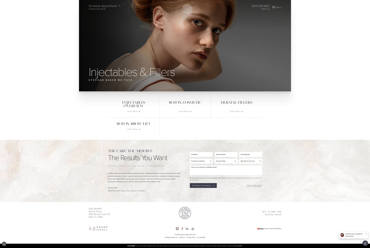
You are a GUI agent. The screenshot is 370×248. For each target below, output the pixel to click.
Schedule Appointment (103, 5)
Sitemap (182, 237)
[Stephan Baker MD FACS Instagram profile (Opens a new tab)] (177, 228)
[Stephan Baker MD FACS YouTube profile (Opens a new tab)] (192, 228)
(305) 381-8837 (261, 5)
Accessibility (201, 237)
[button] (4, 244)
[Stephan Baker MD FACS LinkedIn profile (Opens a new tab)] (187, 228)
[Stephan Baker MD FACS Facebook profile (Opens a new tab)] (182, 228)
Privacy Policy (195, 180)
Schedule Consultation (201, 185)
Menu (278, 7)
